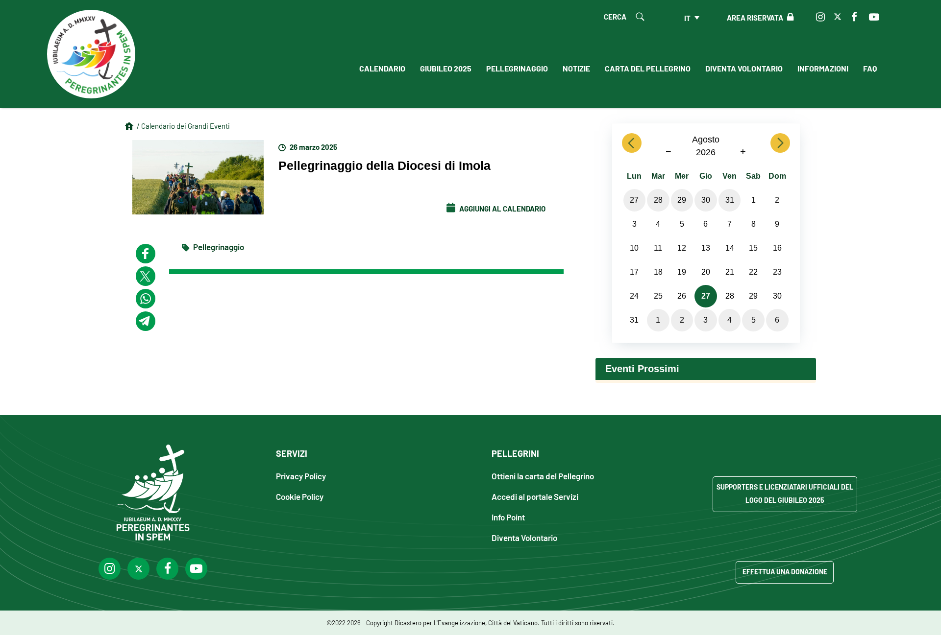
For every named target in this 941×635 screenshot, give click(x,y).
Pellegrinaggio (517, 68)
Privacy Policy (301, 475)
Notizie (576, 68)
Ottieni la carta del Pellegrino (543, 475)
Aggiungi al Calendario (501, 208)
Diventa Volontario (744, 68)
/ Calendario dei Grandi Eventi (183, 125)
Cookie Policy (299, 496)
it (687, 18)
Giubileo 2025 (445, 68)
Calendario (382, 68)
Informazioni (822, 68)
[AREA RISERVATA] (788, 17)
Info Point (508, 516)
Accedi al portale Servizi (535, 496)
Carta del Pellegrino (648, 68)
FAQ (870, 68)
